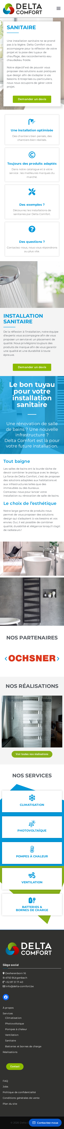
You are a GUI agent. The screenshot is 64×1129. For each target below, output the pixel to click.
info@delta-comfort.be (19, 986)
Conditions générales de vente (21, 1097)
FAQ (5, 1080)
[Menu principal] (58, 9)
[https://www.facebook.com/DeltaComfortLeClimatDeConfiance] (6, 997)
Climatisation (13, 1017)
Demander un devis (32, 99)
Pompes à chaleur (16, 1029)
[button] (5, 658)
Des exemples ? (32, 205)
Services (8, 1013)
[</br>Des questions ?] (32, 229)
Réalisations (10, 1052)
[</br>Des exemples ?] (32, 191)
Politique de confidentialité (19, 1092)
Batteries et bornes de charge (23, 1046)
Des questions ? (32, 242)
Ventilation (11, 1034)
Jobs (5, 1086)
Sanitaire (10, 1040)
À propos (8, 1007)
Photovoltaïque (14, 1023)
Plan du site (10, 1103)
